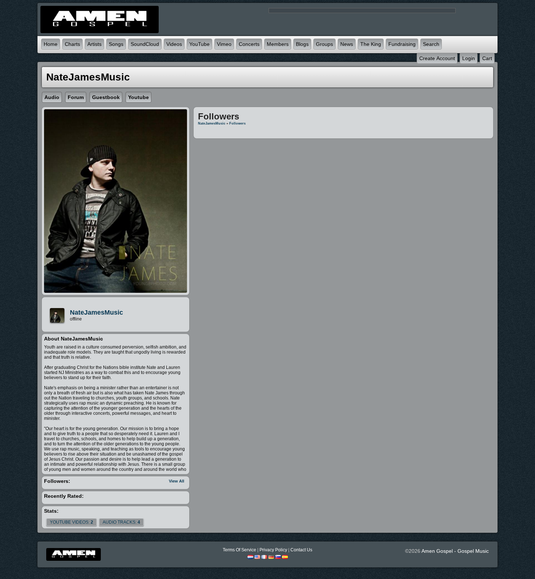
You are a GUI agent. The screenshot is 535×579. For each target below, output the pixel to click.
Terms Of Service (239, 549)
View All (176, 481)
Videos (174, 44)
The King (370, 44)
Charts (72, 44)
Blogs (302, 44)
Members (278, 44)
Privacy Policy (273, 549)
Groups (324, 44)
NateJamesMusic (96, 312)
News (346, 44)
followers (237, 123)
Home (51, 44)
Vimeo (224, 44)
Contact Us (301, 549)
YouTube (199, 44)
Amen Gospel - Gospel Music (455, 551)
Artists (94, 44)
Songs (116, 44)
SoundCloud (145, 44)
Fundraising (402, 44)
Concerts (249, 44)
